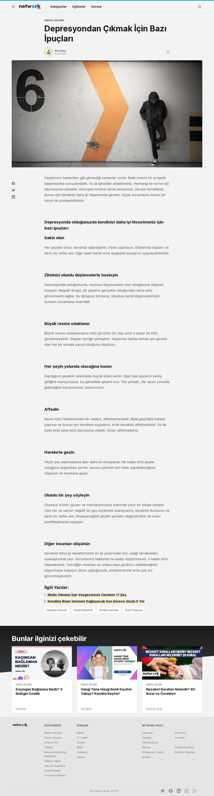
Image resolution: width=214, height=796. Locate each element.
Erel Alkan (21, 708)
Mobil (80, 747)
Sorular (96, 6)
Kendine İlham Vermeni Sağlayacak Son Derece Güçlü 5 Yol (96, 601)
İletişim (146, 757)
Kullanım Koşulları (185, 752)
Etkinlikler (180, 732)
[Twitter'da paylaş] (13, 190)
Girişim (81, 742)
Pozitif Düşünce (133, 610)
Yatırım (81, 757)
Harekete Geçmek (56, 610)
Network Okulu (154, 708)
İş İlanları (180, 737)
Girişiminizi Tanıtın (153, 752)
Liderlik (48, 747)
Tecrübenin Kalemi (55, 775)
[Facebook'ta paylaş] (13, 183)
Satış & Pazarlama (54, 765)
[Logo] (30, 6)
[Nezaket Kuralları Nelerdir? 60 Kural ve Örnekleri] (172, 663)
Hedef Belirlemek (83, 610)
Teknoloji (82, 752)
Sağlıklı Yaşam (52, 761)
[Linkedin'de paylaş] (13, 197)
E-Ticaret (82, 737)
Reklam (146, 747)
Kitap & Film (51, 742)
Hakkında (147, 732)
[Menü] (13, 7)
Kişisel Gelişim (54, 20)
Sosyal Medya (52, 770)
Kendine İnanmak (108, 610)
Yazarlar (146, 737)
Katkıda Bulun (150, 742)
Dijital (80, 732)
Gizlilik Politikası (184, 747)
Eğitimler (79, 6)
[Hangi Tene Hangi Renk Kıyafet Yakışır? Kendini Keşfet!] (107, 663)
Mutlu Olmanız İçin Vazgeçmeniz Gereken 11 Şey (87, 595)
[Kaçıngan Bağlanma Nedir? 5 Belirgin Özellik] (42, 663)
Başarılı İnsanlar (53, 732)
